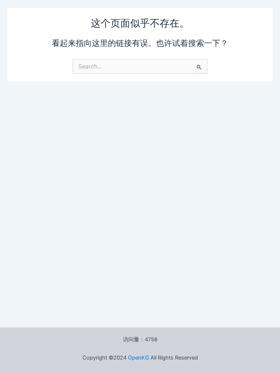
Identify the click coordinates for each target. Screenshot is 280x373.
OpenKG (138, 357)
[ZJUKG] (150, 357)
